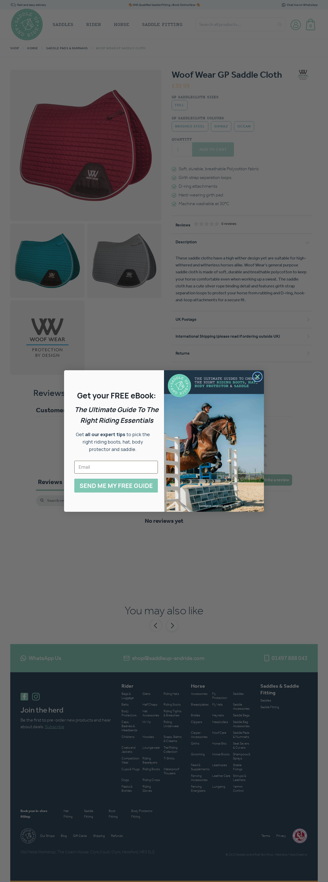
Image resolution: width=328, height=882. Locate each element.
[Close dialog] (257, 376)
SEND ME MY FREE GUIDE (116, 485)
